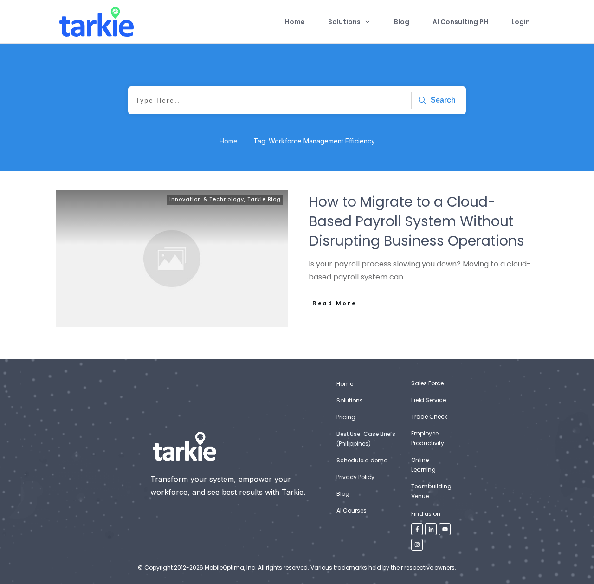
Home (344, 384)
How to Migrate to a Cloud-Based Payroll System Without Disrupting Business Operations (416, 221)
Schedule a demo (361, 460)
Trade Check (429, 417)
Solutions (349, 400)
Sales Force (427, 383)
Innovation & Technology (206, 199)
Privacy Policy (355, 477)
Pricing (345, 417)
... (407, 277)
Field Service (428, 400)
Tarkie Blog (264, 199)
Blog (342, 494)
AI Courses (351, 510)
